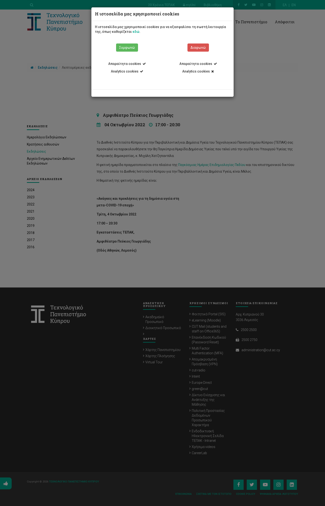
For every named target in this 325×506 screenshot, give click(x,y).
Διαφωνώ (198, 47)
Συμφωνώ (127, 47)
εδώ (136, 32)
